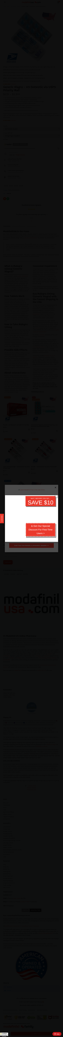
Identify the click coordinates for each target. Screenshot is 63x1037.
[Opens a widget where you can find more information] (56, 1034)
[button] (4, 1035)
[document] (31, 518)
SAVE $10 (40, 502)
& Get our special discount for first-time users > (40, 530)
